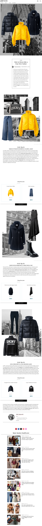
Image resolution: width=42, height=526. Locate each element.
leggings (20, 367)
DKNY (19, 85)
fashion (21, 60)
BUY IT (11, 298)
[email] (26, 429)
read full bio (17, 420)
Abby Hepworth (19, 414)
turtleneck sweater (29, 367)
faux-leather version (7, 368)
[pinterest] (16, 429)
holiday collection (28, 408)
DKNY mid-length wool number (21, 269)
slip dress (34, 269)
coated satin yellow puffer (25, 153)
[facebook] (18, 429)
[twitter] (21, 429)
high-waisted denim (21, 158)
